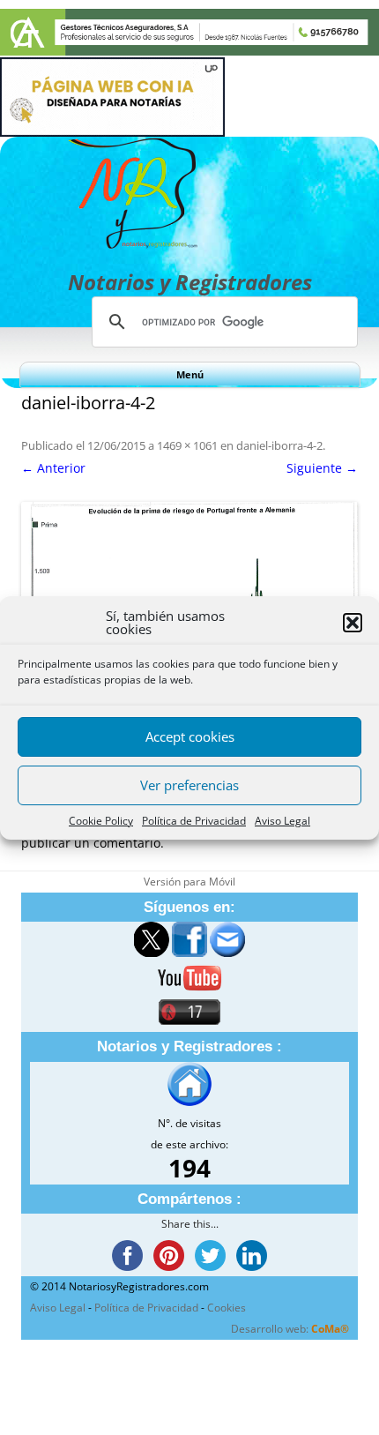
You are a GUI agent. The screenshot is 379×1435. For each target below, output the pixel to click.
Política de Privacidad (194, 820)
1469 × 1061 (187, 445)
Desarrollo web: (290, 1328)
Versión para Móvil (189, 881)
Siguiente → (322, 468)
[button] (352, 623)
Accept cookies (189, 736)
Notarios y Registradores (190, 281)
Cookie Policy (101, 820)
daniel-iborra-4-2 (279, 445)
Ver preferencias (189, 785)
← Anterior (53, 468)
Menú (190, 374)
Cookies (226, 1307)
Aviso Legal (282, 820)
